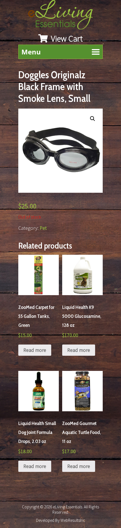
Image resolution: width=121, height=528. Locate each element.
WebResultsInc (72, 520)
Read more (34, 350)
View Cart (66, 38)
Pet (43, 228)
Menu (31, 51)
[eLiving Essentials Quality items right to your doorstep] (63, 16)
